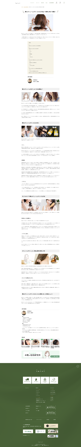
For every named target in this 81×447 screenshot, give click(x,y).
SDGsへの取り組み (53, 392)
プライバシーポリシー (39, 419)
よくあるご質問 (27, 410)
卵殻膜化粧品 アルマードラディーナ (41, 400)
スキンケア (37, 390)
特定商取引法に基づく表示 (28, 419)
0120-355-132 (52, 407)
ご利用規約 (47, 419)
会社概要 (54, 419)
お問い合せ (27, 412)
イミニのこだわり (53, 390)
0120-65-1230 (52, 412)
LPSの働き (52, 397)
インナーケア (38, 395)
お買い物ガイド (27, 408)
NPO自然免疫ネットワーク (26, 435)
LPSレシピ (52, 400)
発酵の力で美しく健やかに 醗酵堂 (40, 402)
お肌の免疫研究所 (28, 406)
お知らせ (37, 408)
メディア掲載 (37, 410)
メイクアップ (38, 392)
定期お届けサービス (38, 406)
